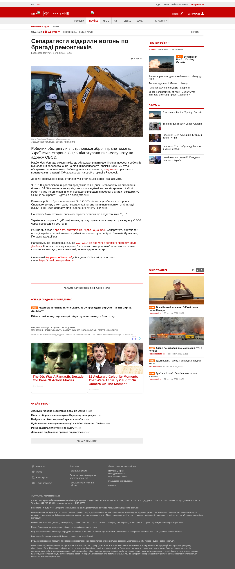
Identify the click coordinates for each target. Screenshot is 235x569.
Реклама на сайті (79, 470)
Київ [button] (33, 13)
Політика (55, 26)
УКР (39, 4)
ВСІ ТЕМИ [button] (195, 32)
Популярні (163, 49)
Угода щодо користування (120, 481)
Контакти (74, 466)
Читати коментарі (87, 441)
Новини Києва (70, 32)
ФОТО (166, 4)
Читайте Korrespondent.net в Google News (87, 287)
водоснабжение (89, 330)
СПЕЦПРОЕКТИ (197, 4)
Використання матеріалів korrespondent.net (83, 476)
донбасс (67, 330)
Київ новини (154, 366)
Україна (93, 20)
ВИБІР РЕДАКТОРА (158, 270)
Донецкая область (53, 330)
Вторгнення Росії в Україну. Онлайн (186, 59)
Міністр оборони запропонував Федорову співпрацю (66, 415)
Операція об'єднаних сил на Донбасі (58, 327)
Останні (152, 49)
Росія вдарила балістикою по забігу (56, 427)
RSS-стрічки (42, 477)
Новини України (158, 43)
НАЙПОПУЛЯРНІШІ (179, 4)
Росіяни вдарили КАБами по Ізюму (168, 83)
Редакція (112, 485)
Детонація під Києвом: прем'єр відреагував (60, 432)
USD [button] (54, 13)
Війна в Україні (86, 32)
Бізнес (127, 20)
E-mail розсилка (44, 483)
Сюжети (153, 105)
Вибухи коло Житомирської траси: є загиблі (60, 419)
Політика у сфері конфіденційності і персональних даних (118, 473)
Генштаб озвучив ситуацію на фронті (169, 87)
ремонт (39, 330)
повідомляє (111, 169)
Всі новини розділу (40, 26)
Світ (116, 20)
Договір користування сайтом (122, 466)
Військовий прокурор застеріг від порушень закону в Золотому (73, 316)
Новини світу (155, 313)
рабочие (76, 330)
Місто (106, 20)
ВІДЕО (158, 4)
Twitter (39, 472)
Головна (79, 20)
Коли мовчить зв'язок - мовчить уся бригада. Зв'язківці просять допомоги (172, 93)
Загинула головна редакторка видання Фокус (61, 411)
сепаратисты (112, 330)
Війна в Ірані (68, 31)
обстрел (101, 330)
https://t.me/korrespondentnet (56, 260)
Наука (139, 20)
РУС (33, 4)
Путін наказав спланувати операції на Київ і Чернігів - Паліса (70, 423)
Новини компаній (156, 354)
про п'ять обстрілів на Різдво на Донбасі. (81, 229)
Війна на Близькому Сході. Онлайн (182, 123)
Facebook (41, 466)
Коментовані (177, 49)
